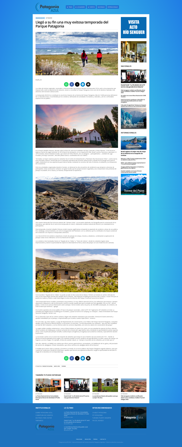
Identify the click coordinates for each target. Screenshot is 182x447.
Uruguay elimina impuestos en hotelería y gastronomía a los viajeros (132, 167)
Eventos (92, 7)
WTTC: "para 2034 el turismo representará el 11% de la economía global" (133, 163)
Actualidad (49, 17)
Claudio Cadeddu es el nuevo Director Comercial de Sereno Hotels (131, 171)
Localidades (81, 7)
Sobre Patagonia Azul (44, 413)
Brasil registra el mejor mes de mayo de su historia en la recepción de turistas (133, 153)
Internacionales (113, 7)
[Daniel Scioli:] (133, 76)
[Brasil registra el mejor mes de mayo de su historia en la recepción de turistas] (133, 143)
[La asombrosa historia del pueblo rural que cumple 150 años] (105, 385)
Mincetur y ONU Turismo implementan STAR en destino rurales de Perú (133, 159)
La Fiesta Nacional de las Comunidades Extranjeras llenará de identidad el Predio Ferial (48, 397)
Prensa (95, 439)
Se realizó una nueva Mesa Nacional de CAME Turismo (133, 96)
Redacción (88, 439)
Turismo (63, 366)
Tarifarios (39, 420)
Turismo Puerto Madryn (101, 418)
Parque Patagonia (47, 366)
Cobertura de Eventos (44, 415)
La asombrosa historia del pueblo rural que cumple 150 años (105, 397)
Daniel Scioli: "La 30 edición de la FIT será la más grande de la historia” (133, 86)
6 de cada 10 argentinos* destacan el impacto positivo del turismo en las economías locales (133, 105)
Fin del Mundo (98, 420)
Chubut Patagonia (99, 413)
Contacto (103, 439)
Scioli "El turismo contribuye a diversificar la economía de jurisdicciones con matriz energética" (133, 101)
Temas (71, 7)
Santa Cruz (57, 366)
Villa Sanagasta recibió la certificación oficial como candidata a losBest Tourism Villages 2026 (133, 91)
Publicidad (79, 439)
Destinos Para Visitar (44, 418)
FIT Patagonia (97, 415)
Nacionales (101, 7)
